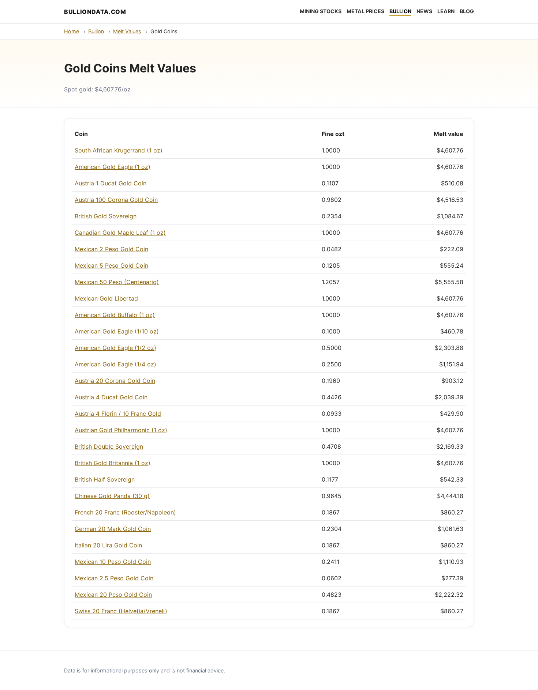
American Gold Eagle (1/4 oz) (115, 364)
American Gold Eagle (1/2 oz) (115, 347)
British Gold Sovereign (106, 216)
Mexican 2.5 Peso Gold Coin (114, 578)
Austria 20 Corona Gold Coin (115, 380)
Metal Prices (365, 11)
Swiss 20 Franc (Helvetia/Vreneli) (121, 611)
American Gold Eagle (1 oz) (112, 166)
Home (71, 31)
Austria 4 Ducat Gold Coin (111, 397)
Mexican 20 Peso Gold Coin (113, 594)
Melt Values (127, 31)
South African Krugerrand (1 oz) (118, 150)
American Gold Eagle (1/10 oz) (117, 331)
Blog (467, 11)
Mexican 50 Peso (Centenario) (117, 282)
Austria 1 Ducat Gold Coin (110, 183)
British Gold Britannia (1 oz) (112, 463)
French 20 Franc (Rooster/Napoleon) (125, 512)
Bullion (400, 11)
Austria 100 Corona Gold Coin (116, 199)
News (424, 11)
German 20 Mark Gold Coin (113, 528)
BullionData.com (95, 11)
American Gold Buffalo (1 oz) (115, 314)
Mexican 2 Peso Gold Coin (111, 249)
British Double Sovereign (109, 446)
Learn (446, 11)
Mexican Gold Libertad (106, 298)
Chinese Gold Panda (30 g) (112, 495)
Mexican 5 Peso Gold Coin (111, 265)
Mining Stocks (320, 11)
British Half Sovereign (105, 479)
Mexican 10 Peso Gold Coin (113, 561)
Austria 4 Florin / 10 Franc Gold (118, 413)
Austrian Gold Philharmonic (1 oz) (121, 430)
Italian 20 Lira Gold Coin (108, 545)
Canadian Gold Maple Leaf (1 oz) (120, 232)
